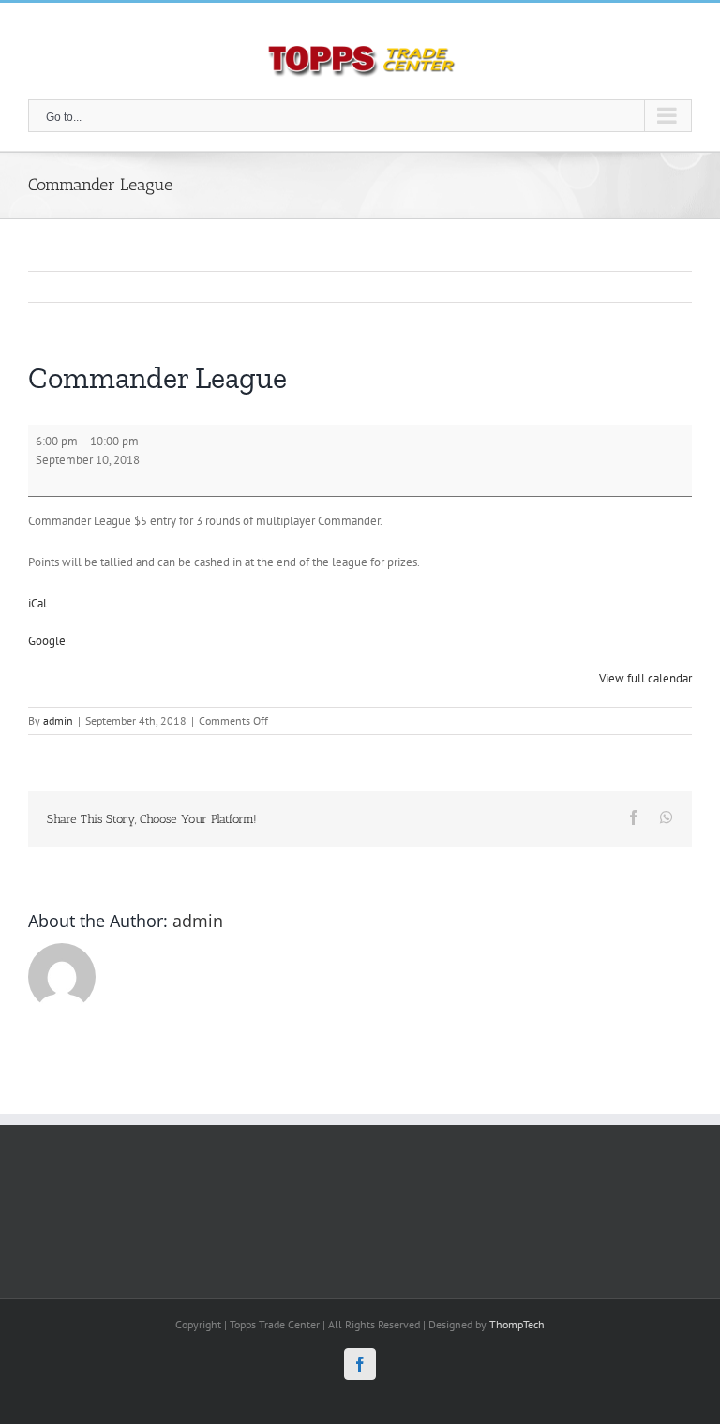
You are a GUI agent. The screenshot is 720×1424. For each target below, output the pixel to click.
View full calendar (645, 678)
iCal (37, 603)
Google (47, 641)
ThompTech (517, 1324)
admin (58, 720)
